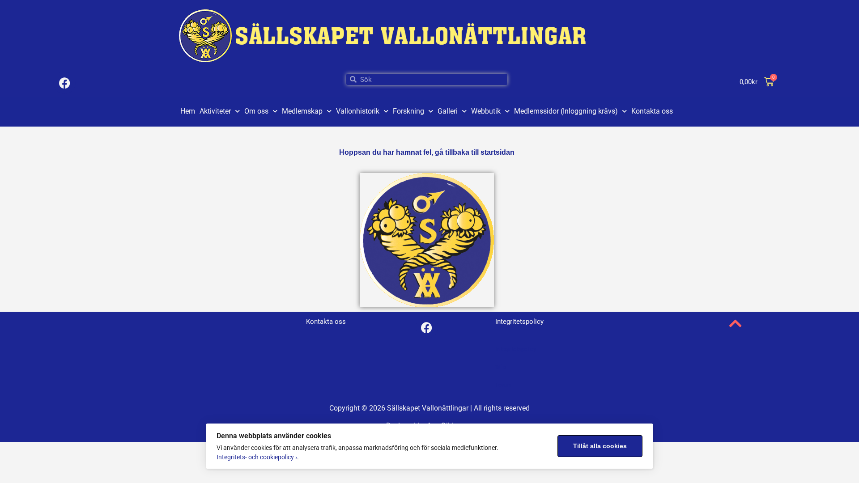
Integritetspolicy (515, 349)
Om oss (256, 111)
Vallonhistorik (357, 111)
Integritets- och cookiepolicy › (257, 457)
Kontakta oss (652, 111)
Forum (503, 384)
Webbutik (486, 111)
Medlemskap (302, 111)
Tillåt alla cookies (600, 446)
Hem (187, 111)
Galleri (448, 111)
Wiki (500, 367)
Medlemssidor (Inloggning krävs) (566, 111)
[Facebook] (64, 83)
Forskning (408, 111)
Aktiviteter (215, 111)
